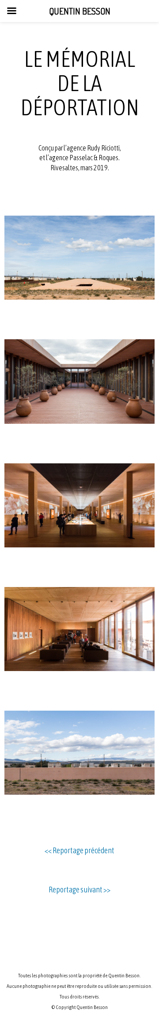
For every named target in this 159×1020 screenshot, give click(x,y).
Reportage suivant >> (79, 889)
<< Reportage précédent (79, 850)
